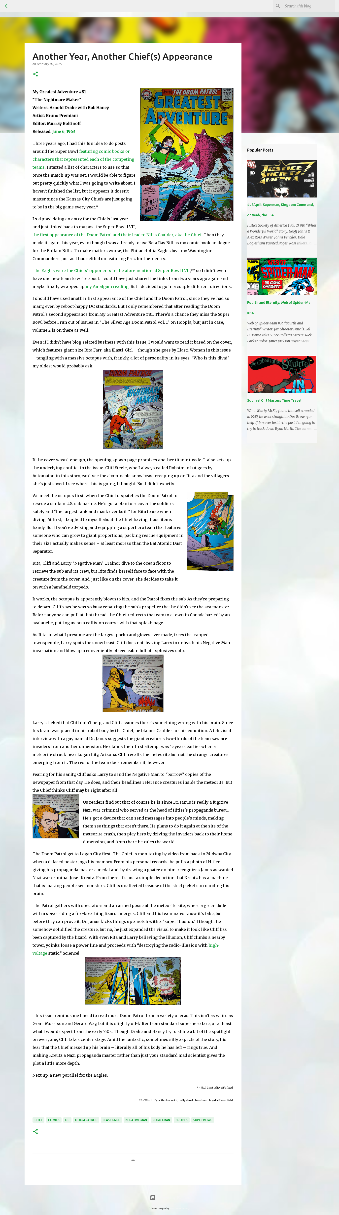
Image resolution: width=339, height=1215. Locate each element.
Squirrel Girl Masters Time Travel (274, 400)
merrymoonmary (180, 1208)
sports (182, 1120)
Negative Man (136, 1120)
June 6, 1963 (63, 131)
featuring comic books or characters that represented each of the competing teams (83, 159)
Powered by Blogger (172, 1198)
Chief (38, 1120)
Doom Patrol (86, 1120)
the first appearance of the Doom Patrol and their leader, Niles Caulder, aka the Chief (117, 234)
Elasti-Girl (111, 1120)
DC (67, 1120)
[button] (35, 74)
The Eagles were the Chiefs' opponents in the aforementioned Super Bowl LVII (111, 270)
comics (54, 1120)
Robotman (161, 1120)
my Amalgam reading (107, 286)
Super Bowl (202, 1120)
